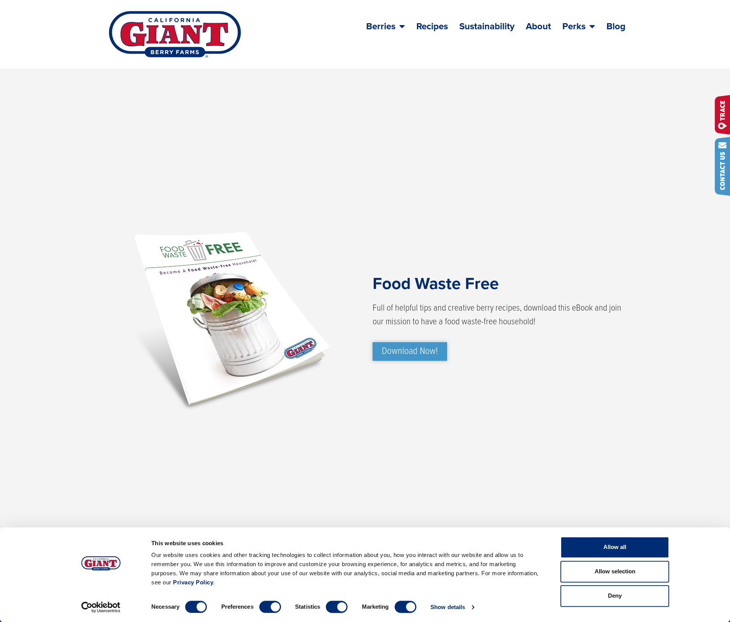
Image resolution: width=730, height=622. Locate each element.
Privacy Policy (193, 582)
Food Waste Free (436, 284)
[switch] (270, 607)
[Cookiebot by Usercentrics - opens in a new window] (101, 607)
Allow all (614, 547)
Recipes (432, 26)
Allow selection (615, 571)
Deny (615, 595)
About (538, 26)
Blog (615, 26)
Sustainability (486, 26)
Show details (447, 607)
